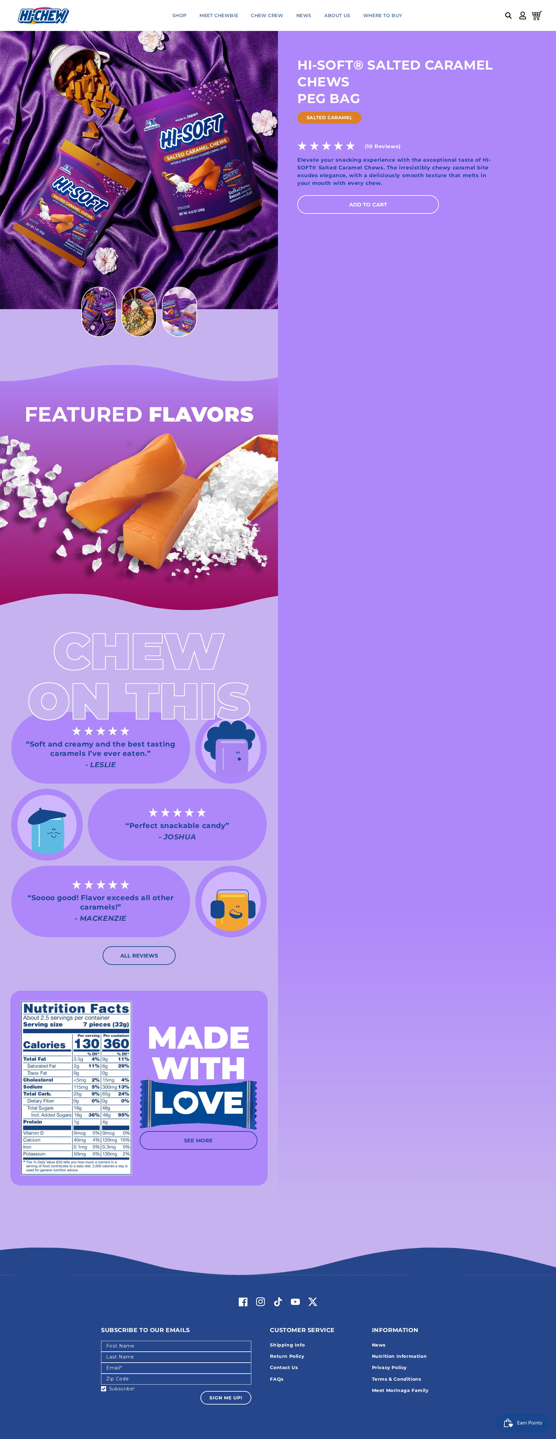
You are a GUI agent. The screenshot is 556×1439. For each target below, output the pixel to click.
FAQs (276, 1379)
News (378, 1345)
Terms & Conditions (396, 1379)
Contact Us (284, 1367)
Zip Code (117, 1379)
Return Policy (287, 1356)
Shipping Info (287, 1345)
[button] (508, 15)
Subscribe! (122, 1389)
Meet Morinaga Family (400, 1390)
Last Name (120, 1357)
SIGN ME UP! (225, 1398)
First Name (120, 1346)
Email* (114, 1368)
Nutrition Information (399, 1356)
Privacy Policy (389, 1367)
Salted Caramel (329, 117)
